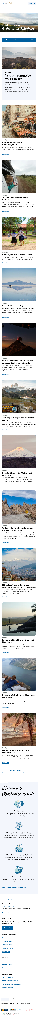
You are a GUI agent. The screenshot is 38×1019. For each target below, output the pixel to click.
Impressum (20, 999)
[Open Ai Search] (25, 3)
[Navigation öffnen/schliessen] (22, 3)
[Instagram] (5, 913)
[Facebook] (2, 913)
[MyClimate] (20, 1010)
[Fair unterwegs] (29, 1010)
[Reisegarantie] (16, 1014)
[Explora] (4, 1010)
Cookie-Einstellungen (26, 1003)
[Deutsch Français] (5, 999)
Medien (13, 999)
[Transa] (13, 1010)
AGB (17, 1003)
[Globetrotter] (6, 1014)
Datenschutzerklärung (7, 1003)
